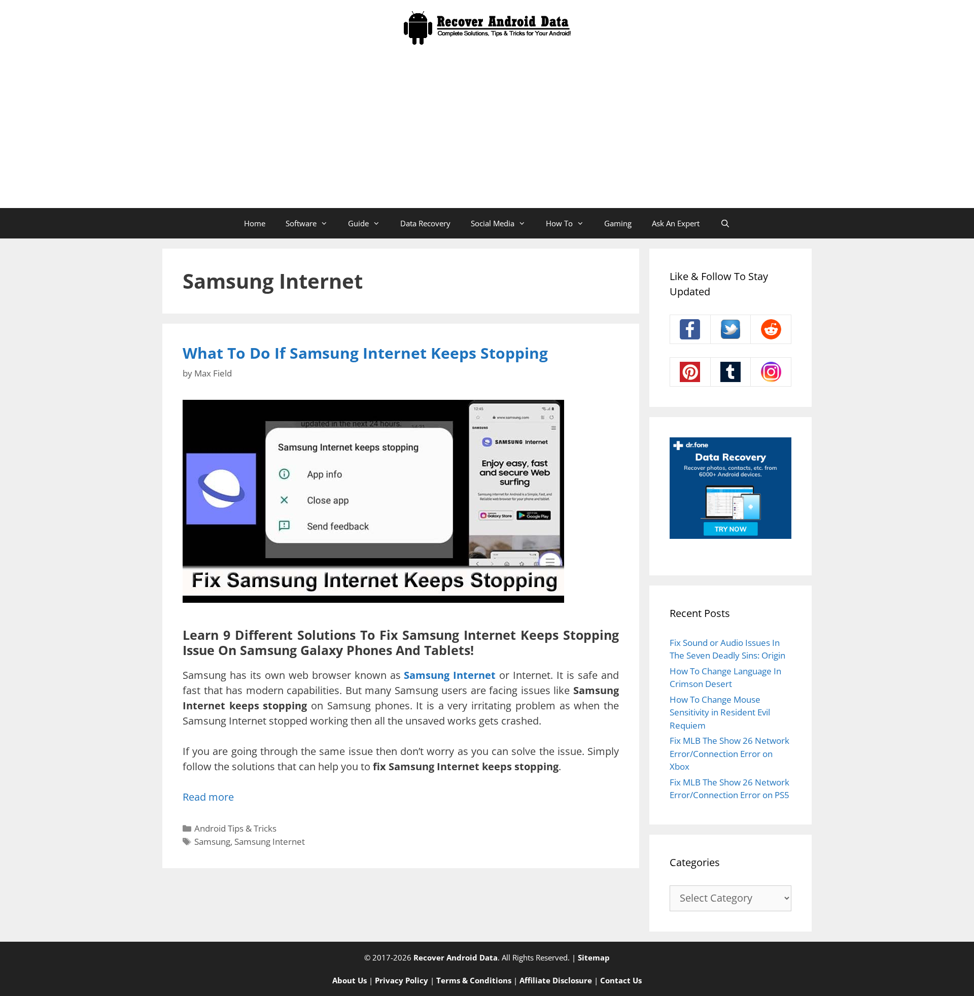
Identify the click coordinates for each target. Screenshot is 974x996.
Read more (208, 797)
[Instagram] (771, 372)
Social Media (492, 223)
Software (301, 223)
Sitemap (594, 957)
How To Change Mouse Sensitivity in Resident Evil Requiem (720, 712)
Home (254, 223)
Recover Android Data (455, 957)
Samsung (212, 841)
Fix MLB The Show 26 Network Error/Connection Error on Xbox (729, 753)
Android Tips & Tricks (235, 828)
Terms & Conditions (473, 980)
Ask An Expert (676, 223)
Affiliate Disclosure (555, 980)
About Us (349, 980)
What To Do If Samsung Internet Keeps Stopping (365, 352)
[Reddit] (771, 329)
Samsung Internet (269, 841)
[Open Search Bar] (725, 223)
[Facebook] (690, 329)
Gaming (618, 223)
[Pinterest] (690, 372)
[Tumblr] (731, 372)
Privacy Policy (401, 980)
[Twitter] (731, 329)
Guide (358, 223)
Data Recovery (425, 223)
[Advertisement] (487, 132)
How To (559, 223)
